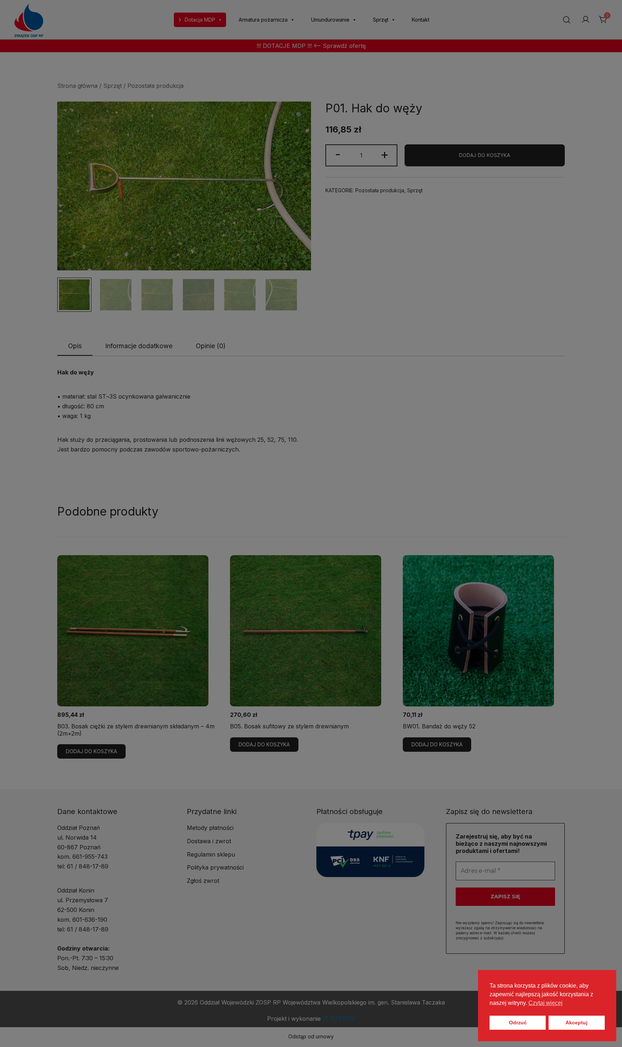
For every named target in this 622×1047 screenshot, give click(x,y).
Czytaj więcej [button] (545, 1003)
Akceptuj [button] (576, 1022)
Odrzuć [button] (518, 1022)
